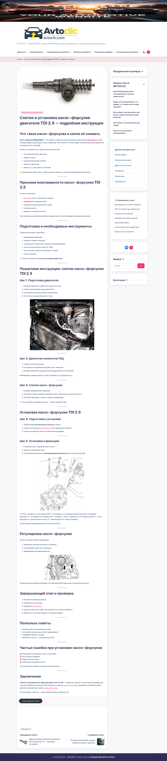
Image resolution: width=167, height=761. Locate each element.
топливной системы (50, 688)
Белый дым (120, 176)
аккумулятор (37, 606)
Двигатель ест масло (123, 165)
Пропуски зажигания (123, 160)
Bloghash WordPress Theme (103, 757)
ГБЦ (31, 167)
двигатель (27, 198)
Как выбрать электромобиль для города (126, 124)
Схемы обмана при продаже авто (127, 227)
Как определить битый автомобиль (128, 205)
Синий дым (119, 171)
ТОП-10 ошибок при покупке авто (127, 209)
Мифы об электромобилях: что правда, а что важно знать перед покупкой (126, 104)
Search (117, 259)
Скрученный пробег (122, 223)
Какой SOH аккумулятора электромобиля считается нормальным (123, 93)
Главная (19, 59)
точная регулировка (70, 685)
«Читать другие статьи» (30, 701)
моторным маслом (46, 428)
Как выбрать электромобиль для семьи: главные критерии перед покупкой (126, 114)
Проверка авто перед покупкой (126, 218)
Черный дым (120, 181)
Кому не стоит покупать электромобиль (122, 132)
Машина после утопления (124, 232)
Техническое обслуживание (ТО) (31, 112)
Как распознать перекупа (124, 214)
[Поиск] (140, 265)
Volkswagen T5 (26, 729)
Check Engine (120, 155)
